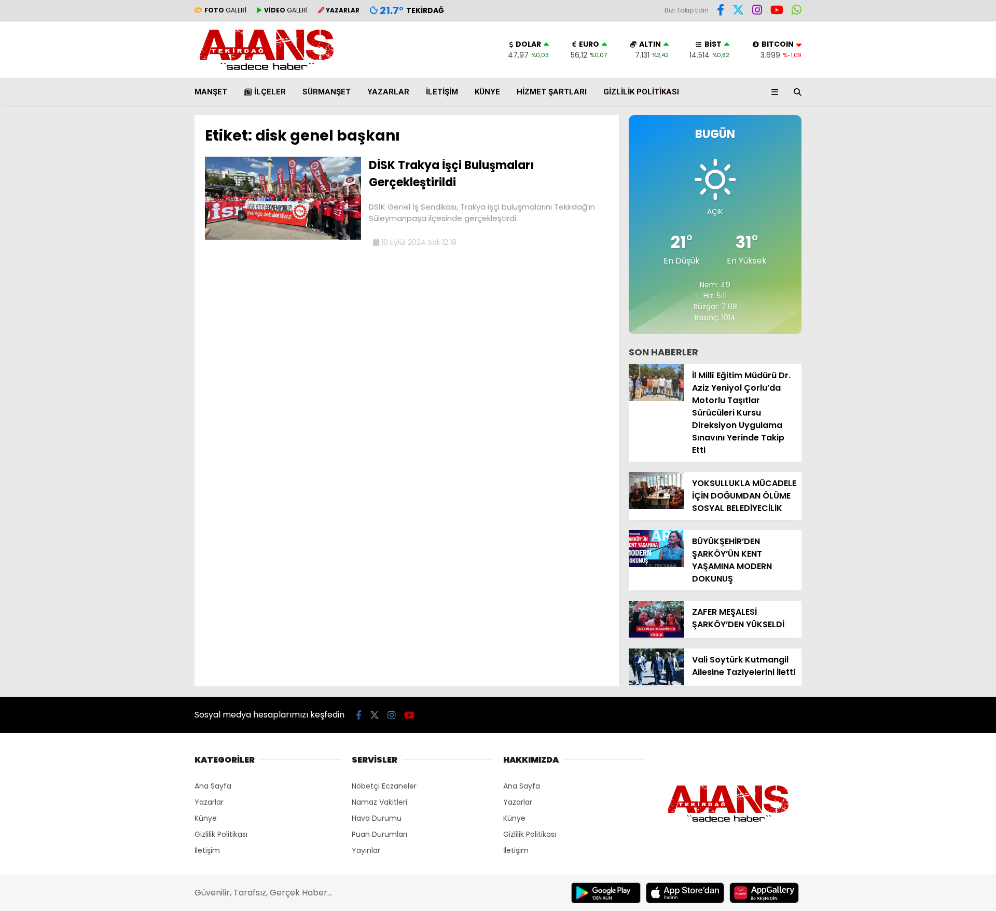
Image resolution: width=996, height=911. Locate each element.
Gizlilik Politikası (641, 91)
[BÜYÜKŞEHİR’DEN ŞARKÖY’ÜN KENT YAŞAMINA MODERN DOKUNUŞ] (656, 564)
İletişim (442, 91)
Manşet (211, 91)
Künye (487, 91)
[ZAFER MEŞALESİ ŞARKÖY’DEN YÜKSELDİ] (656, 635)
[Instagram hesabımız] (757, 11)
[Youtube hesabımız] (776, 11)
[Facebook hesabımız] (720, 11)
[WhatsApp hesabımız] (796, 11)
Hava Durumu (377, 818)
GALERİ (225, 10)
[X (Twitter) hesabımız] (738, 11)
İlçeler (270, 91)
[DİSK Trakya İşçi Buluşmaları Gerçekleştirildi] (283, 237)
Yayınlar (366, 850)
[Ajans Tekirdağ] (267, 73)
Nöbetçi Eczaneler (384, 786)
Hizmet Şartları (552, 91)
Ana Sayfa (213, 786)
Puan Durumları (379, 834)
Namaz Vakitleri (379, 802)
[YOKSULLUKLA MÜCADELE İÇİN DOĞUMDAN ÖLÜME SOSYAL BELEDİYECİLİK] (656, 506)
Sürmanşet (326, 91)
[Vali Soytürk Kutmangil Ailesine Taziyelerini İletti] (656, 683)
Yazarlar (388, 91)
